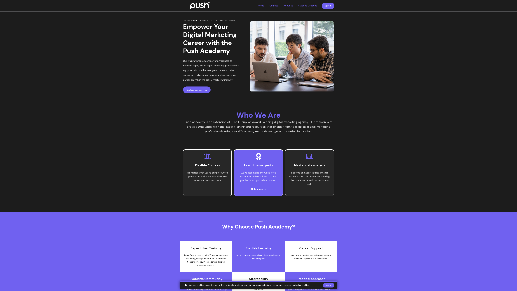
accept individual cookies (297, 285)
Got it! (329, 285)
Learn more (277, 285)
